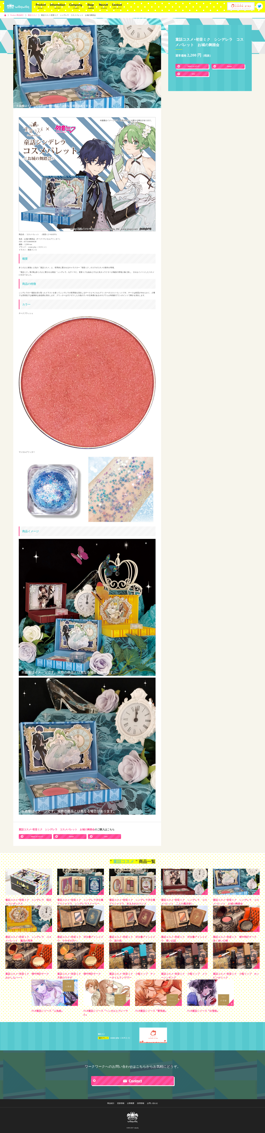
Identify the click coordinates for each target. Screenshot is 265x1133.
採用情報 (140, 1103)
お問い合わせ (152, 1103)
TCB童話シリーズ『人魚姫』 (47, 1010)
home (5, 15)
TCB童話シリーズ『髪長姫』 (151, 1010)
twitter (259, 6)
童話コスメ (32, 15)
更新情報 (120, 1103)
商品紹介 (110, 1103)
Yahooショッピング (193, 66)
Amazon (229, 66)
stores (193, 74)
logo (18, 6)
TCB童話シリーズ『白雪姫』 (203, 1010)
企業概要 (130, 1103)
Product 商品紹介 (17, 15)
